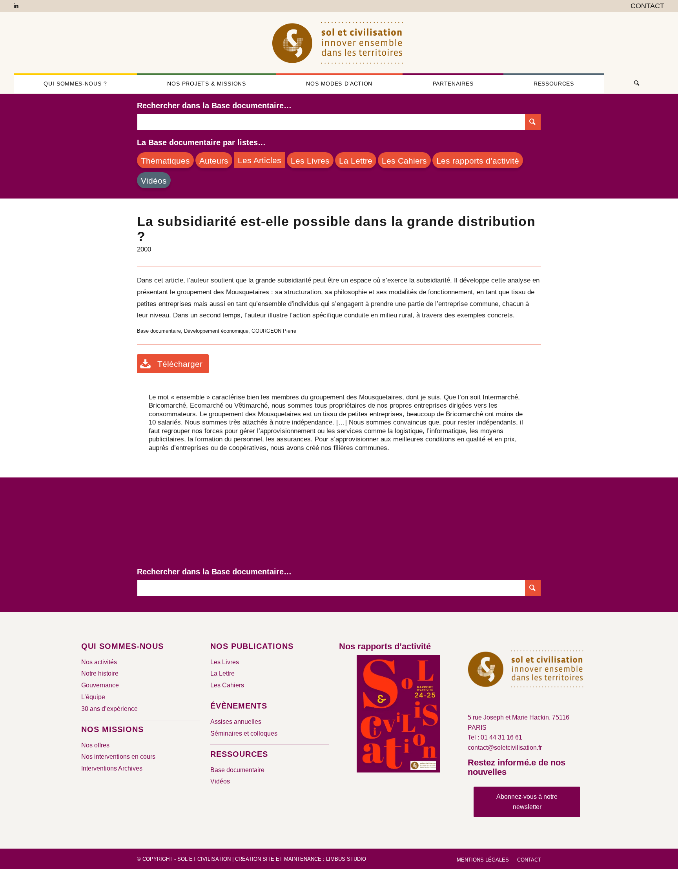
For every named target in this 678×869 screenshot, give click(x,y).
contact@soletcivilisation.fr (505, 747)
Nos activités (99, 662)
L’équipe (93, 697)
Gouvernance (100, 685)
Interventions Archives (111, 768)
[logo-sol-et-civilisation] (339, 42)
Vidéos (220, 781)
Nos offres (95, 745)
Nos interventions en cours (118, 756)
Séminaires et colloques (243, 733)
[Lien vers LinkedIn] (16, 6)
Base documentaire (237, 770)
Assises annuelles (235, 721)
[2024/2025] (398, 715)
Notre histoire (99, 673)
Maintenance (302, 859)
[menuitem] (645, 6)
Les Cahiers (227, 685)
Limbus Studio (346, 859)
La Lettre (222, 673)
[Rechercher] (634, 83)
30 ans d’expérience (109, 708)
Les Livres (224, 662)
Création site (254, 859)
